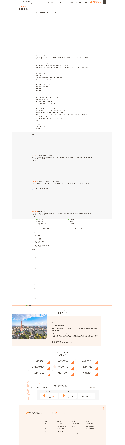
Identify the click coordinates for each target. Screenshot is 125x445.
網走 (34, 294)
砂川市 (54, 336)
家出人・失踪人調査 (37, 239)
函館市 (76, 336)
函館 (34, 256)
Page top (103, 409)
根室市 (60, 335)
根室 (34, 278)
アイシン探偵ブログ (75, 431)
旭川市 (81, 335)
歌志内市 (60, 338)
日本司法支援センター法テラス (90, 423)
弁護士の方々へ (59, 433)
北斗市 (57, 338)
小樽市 (63, 336)
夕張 (34, 265)
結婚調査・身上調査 (39, 218)
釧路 (34, 301)
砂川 (34, 289)
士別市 (82, 336)
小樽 (34, 270)
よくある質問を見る (78, 228)
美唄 (34, 295)
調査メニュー (53, 2)
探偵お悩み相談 (39, 222)
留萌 (34, 285)
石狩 (34, 288)
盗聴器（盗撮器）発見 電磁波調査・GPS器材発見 (42, 245)
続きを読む (46, 158)
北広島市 (67, 338)
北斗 (34, 258)
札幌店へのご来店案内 (75, 423)
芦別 (34, 296)
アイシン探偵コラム (75, 433)
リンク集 (87, 429)
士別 (34, 264)
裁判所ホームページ (89, 424)
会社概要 (71, 2)
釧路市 (69, 335)
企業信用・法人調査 (37, 238)
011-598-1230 (97, 3)
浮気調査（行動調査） (40, 161)
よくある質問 (78, 2)
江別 (34, 281)
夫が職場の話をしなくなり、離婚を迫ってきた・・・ (48, 155)
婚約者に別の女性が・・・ (42, 211)
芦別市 (93, 335)
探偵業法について (46, 433)
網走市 (78, 335)
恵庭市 (66, 336)
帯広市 (72, 335)
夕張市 (63, 335)
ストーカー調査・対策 (38, 235)
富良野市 (96, 335)
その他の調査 (36, 236)
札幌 (50, 121)
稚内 (34, 291)
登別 (34, 287)
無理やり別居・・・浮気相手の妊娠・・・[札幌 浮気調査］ (49, 181)
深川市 (84, 335)
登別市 (92, 336)
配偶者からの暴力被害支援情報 (90, 428)
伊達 (34, 254)
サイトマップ (74, 426)
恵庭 (34, 274)
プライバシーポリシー (47, 434)
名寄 (34, 263)
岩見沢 (35, 271)
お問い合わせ (74, 424)
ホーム (47, 2)
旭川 (34, 275)
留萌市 (54, 335)
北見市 (75, 335)
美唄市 (57, 336)
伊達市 (95, 336)
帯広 (34, 272)
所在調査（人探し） (43, 121)
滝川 (34, 284)
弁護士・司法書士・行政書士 (39, 241)
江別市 (89, 336)
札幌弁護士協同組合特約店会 (90, 426)
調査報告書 (45, 424)
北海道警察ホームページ (89, 421)
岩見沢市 (60, 336)
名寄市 (66, 335)
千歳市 (70, 336)
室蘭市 (79, 336)
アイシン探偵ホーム (34, 419)
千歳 (34, 261)
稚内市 (57, 335)
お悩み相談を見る (46, 228)
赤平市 (90, 335)
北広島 (35, 257)
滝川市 (87, 335)
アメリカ (35, 251)
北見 (34, 260)
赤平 (34, 299)
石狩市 (54, 338)
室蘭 (34, 267)
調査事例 (60, 2)
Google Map (56, 412)
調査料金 (66, 2)
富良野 (35, 268)
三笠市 (63, 338)
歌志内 (35, 280)
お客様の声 (86, 2)
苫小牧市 (73, 336)
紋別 (34, 292)
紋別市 (86, 336)
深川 (34, 282)
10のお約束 (45, 431)
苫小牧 (35, 298)
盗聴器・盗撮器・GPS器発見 (61, 426)
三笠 (34, 253)
